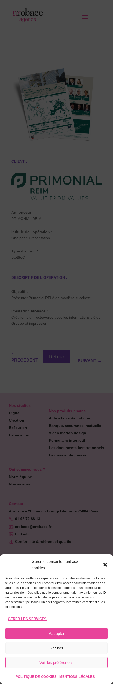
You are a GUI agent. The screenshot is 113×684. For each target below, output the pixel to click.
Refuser (56, 648)
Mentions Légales (77, 677)
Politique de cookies (36, 677)
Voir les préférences (56, 662)
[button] (105, 564)
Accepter (56, 633)
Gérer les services (27, 619)
